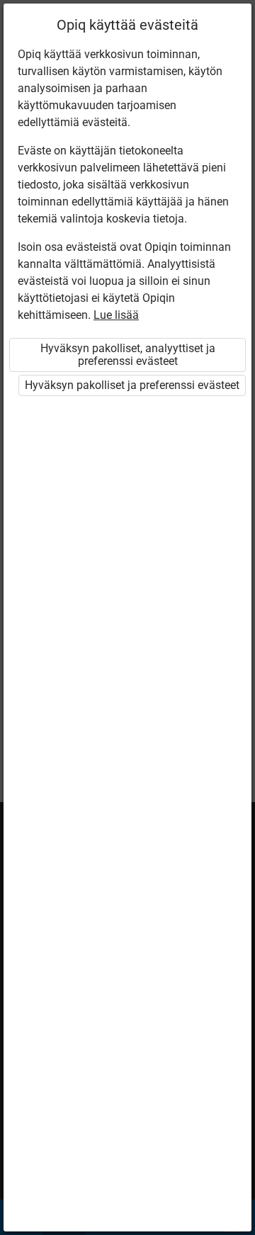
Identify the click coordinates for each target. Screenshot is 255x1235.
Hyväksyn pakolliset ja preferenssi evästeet (132, 385)
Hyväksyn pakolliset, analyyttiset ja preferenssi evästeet (127, 355)
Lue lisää (116, 315)
